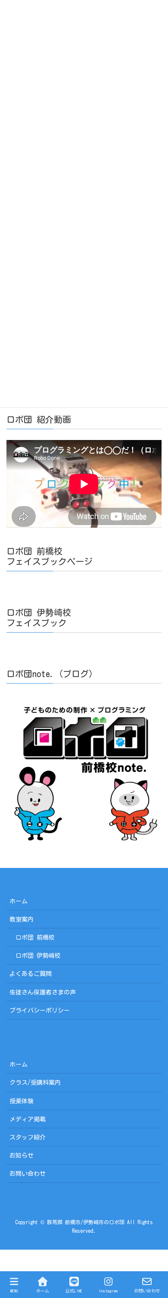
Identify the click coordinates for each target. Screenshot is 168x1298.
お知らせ (21, 1155)
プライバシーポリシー (39, 1010)
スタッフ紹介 (27, 1137)
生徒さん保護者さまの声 (42, 992)
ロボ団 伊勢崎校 (38, 956)
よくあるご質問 (30, 974)
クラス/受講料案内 (35, 1083)
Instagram (108, 1291)
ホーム (18, 901)
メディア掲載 (27, 1119)
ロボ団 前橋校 (35, 937)
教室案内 (21, 919)
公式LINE (73, 1291)
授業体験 (21, 1101)
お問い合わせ (27, 1174)
